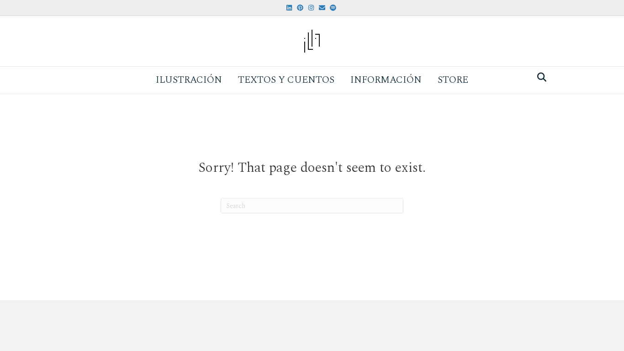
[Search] (539, 77)
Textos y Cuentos (286, 80)
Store (453, 80)
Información (386, 80)
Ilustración (189, 80)
